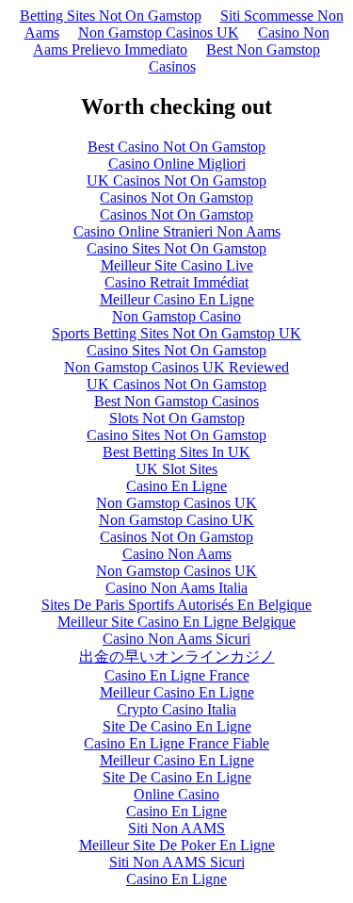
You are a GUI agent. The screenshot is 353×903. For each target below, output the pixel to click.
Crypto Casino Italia (176, 709)
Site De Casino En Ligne (177, 726)
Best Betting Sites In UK (176, 452)
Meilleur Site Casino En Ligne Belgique (176, 622)
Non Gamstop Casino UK (176, 520)
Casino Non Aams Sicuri (176, 639)
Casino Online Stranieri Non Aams (177, 231)
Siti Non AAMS (176, 828)
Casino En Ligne (176, 486)
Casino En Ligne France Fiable (176, 743)
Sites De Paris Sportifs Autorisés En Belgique (176, 605)
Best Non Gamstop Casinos (235, 57)
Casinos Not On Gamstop (176, 197)
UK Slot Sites (176, 469)
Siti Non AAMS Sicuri (177, 862)
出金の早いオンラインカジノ (177, 657)
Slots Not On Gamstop (177, 418)
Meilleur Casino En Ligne (177, 299)
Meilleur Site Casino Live (177, 265)
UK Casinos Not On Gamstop (176, 180)
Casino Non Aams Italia (176, 588)
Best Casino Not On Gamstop (176, 147)
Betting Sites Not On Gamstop (110, 16)
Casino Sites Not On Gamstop (176, 248)
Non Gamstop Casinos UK (158, 33)
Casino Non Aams (177, 554)
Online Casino (176, 794)
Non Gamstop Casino (176, 316)
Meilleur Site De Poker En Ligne (177, 845)
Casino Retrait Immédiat (176, 282)
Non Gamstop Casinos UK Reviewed (176, 367)
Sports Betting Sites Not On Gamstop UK (176, 333)
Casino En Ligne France (176, 675)
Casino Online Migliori (177, 164)
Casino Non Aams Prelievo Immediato (181, 41)
